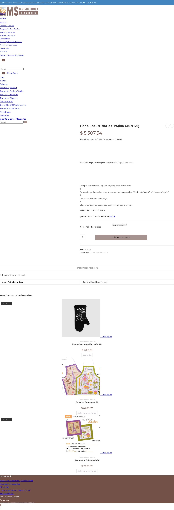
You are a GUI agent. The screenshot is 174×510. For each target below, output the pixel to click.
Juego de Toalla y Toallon (12, 91)
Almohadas (5, 112)
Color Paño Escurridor (90, 227)
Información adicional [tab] (87, 268)
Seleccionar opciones (87, 413)
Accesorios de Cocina (99, 252)
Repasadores (6, 101)
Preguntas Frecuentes (10, 484)
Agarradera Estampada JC (87, 460)
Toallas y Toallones (9, 94)
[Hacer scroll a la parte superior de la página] (0, 505)
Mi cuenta (4, 487)
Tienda (3, 81)
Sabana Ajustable (8, 87)
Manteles (4, 115)
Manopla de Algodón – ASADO (87, 344)
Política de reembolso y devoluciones (16, 481)
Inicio (2, 77)
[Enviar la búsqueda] (25, 122)
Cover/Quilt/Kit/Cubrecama (13, 105)
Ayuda (112, 216)
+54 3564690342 (7, 493)
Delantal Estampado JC (87, 402)
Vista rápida (107, 337)
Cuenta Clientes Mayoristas (13, 119)
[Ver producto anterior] (167, 126)
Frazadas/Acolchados (10, 108)
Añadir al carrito (121, 237)
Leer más (87, 355)
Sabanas (4, 84)
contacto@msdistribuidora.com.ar (15, 490)
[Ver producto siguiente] (172, 126)
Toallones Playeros (9, 98)
